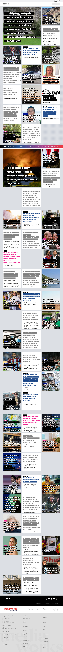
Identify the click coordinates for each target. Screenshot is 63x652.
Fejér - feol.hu (5, 627)
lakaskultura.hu (26, 639)
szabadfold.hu (25, 619)
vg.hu (24, 628)
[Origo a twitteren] (49, 599)
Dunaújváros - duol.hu (6, 625)
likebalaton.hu (25, 642)
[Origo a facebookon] (46, 599)
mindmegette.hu (26, 644)
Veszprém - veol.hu (6, 643)
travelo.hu (25, 646)
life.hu (44, 629)
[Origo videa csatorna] (54, 599)
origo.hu (24, 622)
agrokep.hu (25, 630)
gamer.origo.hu (26, 640)
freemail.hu (45, 636)
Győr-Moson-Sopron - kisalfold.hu (9, 628)
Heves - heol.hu (5, 631)
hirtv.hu (24, 621)
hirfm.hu (44, 648)
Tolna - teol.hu (5, 640)
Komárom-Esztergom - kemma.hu (9, 634)
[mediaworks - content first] (10, 609)
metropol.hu (45, 627)
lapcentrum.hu (45, 641)
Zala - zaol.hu (5, 644)
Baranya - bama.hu (6, 619)
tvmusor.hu (45, 618)
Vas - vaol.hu (5, 641)
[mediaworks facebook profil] (54, 609)
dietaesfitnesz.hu (26, 647)
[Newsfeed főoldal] (7, 599)
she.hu (44, 630)
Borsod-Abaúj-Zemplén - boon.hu (9, 622)
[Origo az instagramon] (51, 599)
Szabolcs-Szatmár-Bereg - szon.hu (9, 638)
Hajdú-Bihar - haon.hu (6, 629)
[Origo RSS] (56, 599)
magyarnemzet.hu (26, 618)
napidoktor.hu (25, 643)
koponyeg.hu (45, 638)
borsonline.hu (45, 624)
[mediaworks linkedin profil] (58, 609)
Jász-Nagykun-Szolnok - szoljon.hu (9, 632)
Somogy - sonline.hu (6, 637)
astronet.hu (25, 636)
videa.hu (44, 639)
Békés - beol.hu (5, 621)
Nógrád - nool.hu (5, 635)
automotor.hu (25, 637)
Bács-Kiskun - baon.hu (6, 618)
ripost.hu (44, 626)
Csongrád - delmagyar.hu (7, 624)
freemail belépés (56, 4)
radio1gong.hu (45, 647)
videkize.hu (45, 617)
